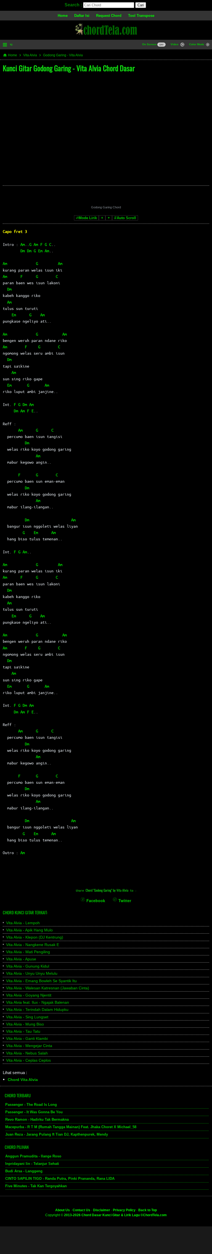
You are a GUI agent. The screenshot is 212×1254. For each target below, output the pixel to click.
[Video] (182, 45)
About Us (62, 1210)
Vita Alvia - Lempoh (23, 923)
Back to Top (147, 1210)
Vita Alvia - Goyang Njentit (28, 995)
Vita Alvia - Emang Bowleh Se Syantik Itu (41, 981)
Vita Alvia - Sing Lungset (27, 1017)
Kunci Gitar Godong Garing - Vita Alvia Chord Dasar (69, 68)
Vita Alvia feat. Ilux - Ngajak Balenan (37, 1002)
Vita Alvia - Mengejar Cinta (29, 1045)
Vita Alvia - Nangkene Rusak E (32, 944)
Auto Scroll (126, 218)
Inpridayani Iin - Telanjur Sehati (32, 1164)
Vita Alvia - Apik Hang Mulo (29, 930)
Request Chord (108, 16)
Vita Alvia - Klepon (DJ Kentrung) (34, 937)
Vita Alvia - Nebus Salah (27, 1053)
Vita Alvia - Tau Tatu (23, 1031)
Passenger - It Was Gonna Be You (34, 1112)
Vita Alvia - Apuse (21, 959)
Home (63, 16)
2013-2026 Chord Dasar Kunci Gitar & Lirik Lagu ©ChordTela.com (115, 1215)
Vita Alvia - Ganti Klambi (27, 1038)
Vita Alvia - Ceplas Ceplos (28, 1060)
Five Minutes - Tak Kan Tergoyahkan (36, 1186)
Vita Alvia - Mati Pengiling (28, 952)
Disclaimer (101, 1210)
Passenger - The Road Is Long (31, 1104)
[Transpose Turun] (102, 217)
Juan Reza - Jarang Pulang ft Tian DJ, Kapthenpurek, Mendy (56, 1134)
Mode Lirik (88, 218)
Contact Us (81, 1210)
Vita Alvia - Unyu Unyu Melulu (31, 973)
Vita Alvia (30, 55)
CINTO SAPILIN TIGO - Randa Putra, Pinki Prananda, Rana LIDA (60, 1178)
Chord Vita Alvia (23, 1079)
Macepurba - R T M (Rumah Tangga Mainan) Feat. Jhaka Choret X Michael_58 (70, 1127)
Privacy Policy (124, 1210)
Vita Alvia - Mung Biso (25, 1024)
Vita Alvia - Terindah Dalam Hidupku (37, 1009)
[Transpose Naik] (108, 217)
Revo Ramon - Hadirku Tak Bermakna (37, 1119)
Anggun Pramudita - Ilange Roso (33, 1156)
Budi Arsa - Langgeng (24, 1171)
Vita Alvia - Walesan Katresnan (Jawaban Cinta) (47, 988)
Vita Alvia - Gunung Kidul (27, 966)
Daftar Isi (81, 16)
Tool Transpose (141, 16)
